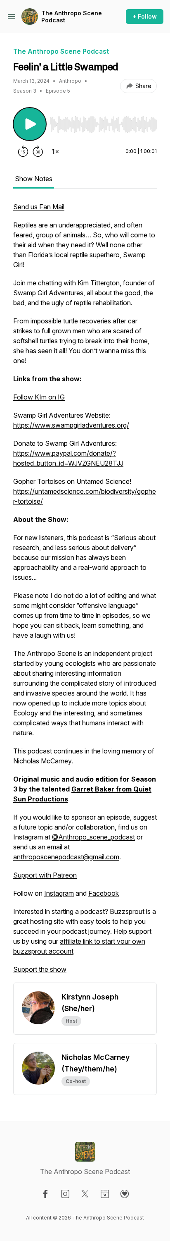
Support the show (39, 969)
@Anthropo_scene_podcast (93, 837)
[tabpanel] (85, 592)
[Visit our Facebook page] (45, 1194)
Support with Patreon (45, 875)
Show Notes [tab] (33, 179)
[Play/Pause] (29, 124)
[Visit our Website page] (105, 1194)
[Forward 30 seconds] (38, 151)
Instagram (59, 893)
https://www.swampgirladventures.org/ (71, 425)
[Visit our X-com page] (85, 1194)
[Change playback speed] (55, 151)
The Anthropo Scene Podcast (71, 17)
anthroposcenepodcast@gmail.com (66, 857)
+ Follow (144, 16)
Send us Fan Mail (38, 207)
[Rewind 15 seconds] (23, 151)
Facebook (103, 893)
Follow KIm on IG (39, 397)
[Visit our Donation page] (124, 1194)
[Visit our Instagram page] (65, 1194)
